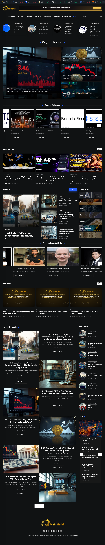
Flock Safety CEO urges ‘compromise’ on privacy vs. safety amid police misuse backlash (57, 337)
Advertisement (66, 16)
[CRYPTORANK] (103, 2)
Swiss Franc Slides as (95, 386)
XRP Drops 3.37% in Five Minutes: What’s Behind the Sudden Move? (27, 91)
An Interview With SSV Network (82, 269)
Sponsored (38, 16)
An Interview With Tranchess (47, 269)
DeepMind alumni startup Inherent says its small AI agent (67, 231)
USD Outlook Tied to (94, 334)
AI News (20, 16)
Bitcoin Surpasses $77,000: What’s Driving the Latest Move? (81, 58)
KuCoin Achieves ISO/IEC (12, 131)
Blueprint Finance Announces (38, 131)
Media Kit (57, 16)
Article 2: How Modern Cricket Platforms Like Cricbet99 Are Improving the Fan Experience (86, 179)
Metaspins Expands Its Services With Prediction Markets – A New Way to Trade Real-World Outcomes (50, 179)
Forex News (28, 16)
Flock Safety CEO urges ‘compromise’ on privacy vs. (18, 236)
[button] (6, 125)
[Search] (101, 16)
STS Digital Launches (60, 131)
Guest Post (7, 183)
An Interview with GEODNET (13, 269)
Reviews (5, 309)
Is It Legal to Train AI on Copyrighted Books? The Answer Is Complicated (21, 365)
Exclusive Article (8, 265)
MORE (38, 506)
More (74, 16)
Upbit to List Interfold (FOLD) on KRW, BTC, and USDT (79, 93)
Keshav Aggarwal (11, 241)
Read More (8, 137)
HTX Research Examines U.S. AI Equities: (19, 27)
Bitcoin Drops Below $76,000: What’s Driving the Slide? (80, 75)
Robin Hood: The (84, 131)
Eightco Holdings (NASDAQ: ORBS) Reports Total (95, 29)
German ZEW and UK (95, 376)
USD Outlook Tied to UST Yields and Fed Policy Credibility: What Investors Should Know (57, 450)
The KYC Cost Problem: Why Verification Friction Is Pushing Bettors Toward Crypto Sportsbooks (19, 179)
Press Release (47, 16)
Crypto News (11, 16)
